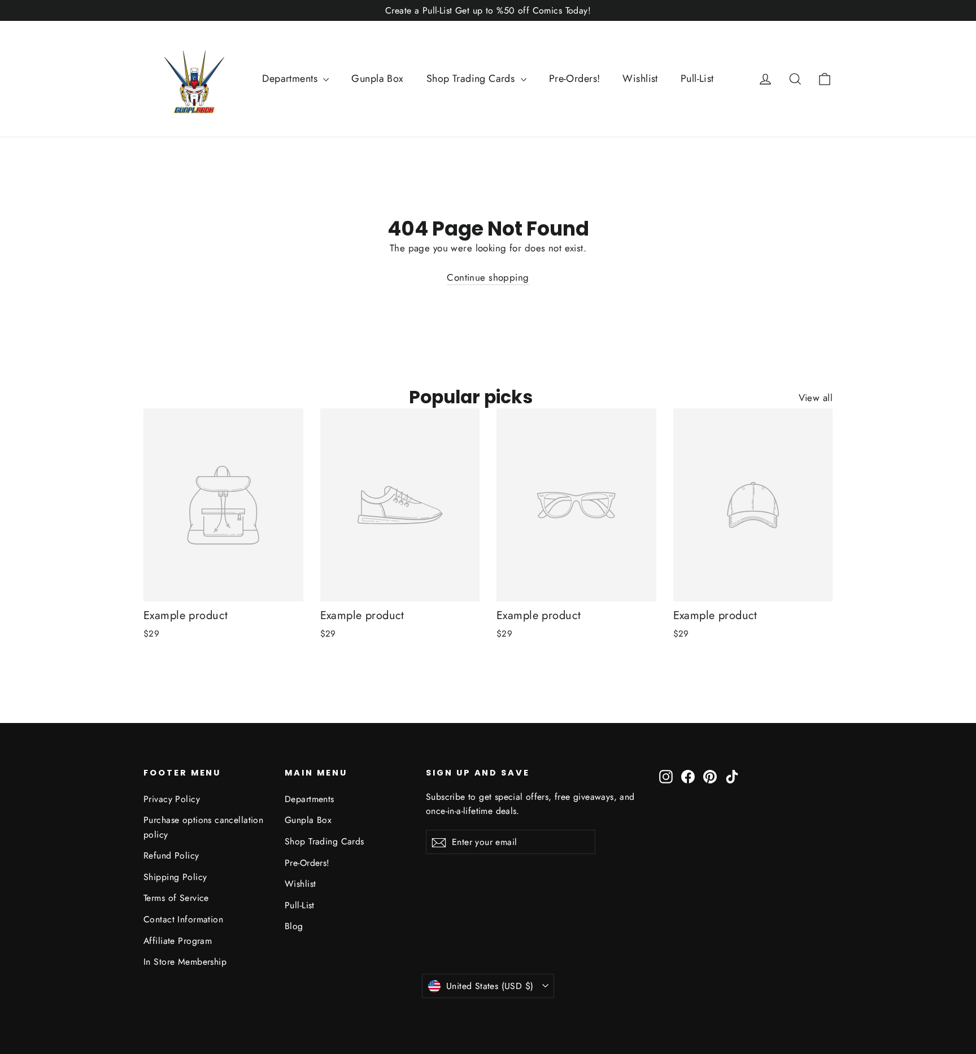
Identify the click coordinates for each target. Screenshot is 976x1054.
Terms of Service (176, 897)
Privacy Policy (171, 798)
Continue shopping (488, 277)
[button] (824, 78)
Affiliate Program (177, 940)
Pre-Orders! (574, 78)
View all (816, 397)
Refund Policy (171, 855)
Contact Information (183, 919)
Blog (294, 926)
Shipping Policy (175, 876)
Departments (291, 78)
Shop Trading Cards (472, 78)
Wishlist (639, 78)
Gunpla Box (377, 78)
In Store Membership (184, 961)
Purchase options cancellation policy (203, 826)
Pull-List (697, 78)
